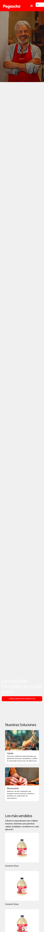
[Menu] (31, 6)
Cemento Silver (12, 865)
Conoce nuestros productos (22, 699)
